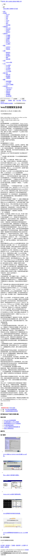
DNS (7, 16)
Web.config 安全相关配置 (10, 420)
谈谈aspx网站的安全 (9, 428)
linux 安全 (18, 100)
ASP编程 (8, 35)
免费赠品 (8, 94)
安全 (14, 100)
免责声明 (7, 547)
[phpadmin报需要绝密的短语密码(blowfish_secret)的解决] (12, 530)
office (4, 63)
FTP (7, 19)
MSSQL (8, 39)
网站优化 (8, 52)
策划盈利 (8, 55)
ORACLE (8, 42)
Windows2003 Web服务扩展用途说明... (12, 494)
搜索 (23, 98)
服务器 (4, 13)
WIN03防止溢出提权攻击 (11, 409)
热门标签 (15, 8)
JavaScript (8, 29)
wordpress (8, 46)
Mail (7, 18)
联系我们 (8, 545)
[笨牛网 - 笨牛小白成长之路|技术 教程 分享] (11, 1)
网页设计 (8, 32)
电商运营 (8, 59)
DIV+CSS (8, 28)
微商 (7, 57)
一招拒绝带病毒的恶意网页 (11, 411)
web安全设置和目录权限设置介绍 (12, 426)
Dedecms (8, 48)
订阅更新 (11, 8)
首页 (4, 11)
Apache (7, 20)
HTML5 (8, 30)
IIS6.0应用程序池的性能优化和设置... (12, 513)
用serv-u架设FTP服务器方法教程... (11, 475)
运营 (4, 50)
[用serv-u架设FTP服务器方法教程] (12, 472)
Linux (7, 15)
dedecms (2, 101)
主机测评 (5, 86)
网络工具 (8, 74)
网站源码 (8, 76)
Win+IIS (8, 14)
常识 (7, 23)
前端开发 (5, 26)
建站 (4, 45)
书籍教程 (8, 78)
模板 (4, 79)
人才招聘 (23, 545)
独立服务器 (8, 96)
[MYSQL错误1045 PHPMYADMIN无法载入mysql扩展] (12, 451)
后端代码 (5, 33)
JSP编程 (8, 38)
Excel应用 (8, 65)
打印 (11, 407)
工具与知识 (8, 89)
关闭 (14, 407)
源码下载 (5, 73)
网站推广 (8, 54)
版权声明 (18, 545)
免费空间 (8, 91)
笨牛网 (2, 103)
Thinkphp (8, 49)
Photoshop (8, 69)
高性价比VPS (9, 87)
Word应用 (8, 68)
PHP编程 (8, 37)
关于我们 (3, 545)
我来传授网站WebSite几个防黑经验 (12, 423)
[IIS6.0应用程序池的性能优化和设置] (12, 510)
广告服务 (13, 545)
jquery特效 (8, 82)
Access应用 (8, 71)
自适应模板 (8, 81)
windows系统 (9, 62)
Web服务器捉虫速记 (9, 425)
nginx (7, 21)
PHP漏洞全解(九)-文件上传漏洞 (11, 421)
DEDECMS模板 (9, 84)
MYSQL (8, 41)
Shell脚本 (8, 43)
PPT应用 (8, 66)
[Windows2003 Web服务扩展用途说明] (12, 491)
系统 (4, 60)
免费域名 (8, 92)
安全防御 (8, 25)
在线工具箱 (6, 8)
